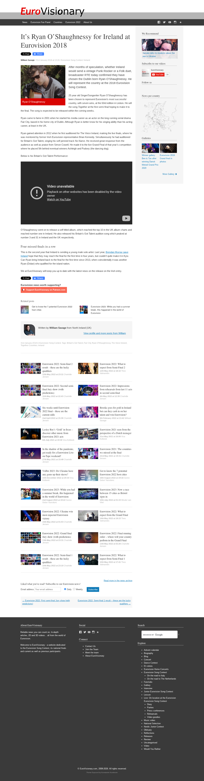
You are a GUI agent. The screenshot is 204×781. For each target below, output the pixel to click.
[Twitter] (164, 22)
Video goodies (153, 717)
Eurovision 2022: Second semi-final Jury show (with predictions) (58, 389)
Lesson (147, 695)
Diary (149, 704)
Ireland (87, 60)
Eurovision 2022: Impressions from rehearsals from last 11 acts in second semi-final (116, 389)
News (24, 22)
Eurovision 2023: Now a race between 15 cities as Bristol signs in (114, 493)
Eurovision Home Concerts (156, 669)
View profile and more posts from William (105, 333)
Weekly (79, 589)
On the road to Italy (156, 675)
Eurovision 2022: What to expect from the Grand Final (114, 513)
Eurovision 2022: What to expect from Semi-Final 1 (113, 556)
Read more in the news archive (118, 580)
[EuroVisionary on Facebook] (159, 22)
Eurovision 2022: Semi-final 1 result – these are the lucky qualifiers (57, 558)
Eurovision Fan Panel (40, 22)
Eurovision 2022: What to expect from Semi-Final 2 (113, 365)
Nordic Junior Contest (154, 726)
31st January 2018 (29, 343)
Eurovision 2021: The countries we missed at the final (115, 450)
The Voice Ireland (119, 343)
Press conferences (155, 710)
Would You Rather (152, 749)
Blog (146, 656)
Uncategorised (150, 742)
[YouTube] (169, 22)
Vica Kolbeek (68, 440)
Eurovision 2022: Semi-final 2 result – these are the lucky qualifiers (57, 367)
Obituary (148, 730)
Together (24, 345)
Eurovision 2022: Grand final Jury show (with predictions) (57, 535)
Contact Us (90, 646)
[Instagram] (175, 22)
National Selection (152, 723)
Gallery (147, 685)
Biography (148, 653)
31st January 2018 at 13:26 (48, 60)
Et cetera (148, 666)
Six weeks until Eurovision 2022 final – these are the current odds (55, 411)
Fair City (87, 343)
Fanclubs (148, 682)
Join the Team (91, 649)
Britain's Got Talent (75, 343)
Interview (148, 688)
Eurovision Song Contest (72, 60)
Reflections (149, 733)
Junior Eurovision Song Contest (158, 691)
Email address (27, 589)
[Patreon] (180, 22)
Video (146, 746)
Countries (58, 22)
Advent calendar (151, 650)
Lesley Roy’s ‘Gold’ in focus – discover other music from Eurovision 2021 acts (57, 433)
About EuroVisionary (94, 656)
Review (147, 739)
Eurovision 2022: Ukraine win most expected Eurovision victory (57, 515)
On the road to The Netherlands (161, 679)
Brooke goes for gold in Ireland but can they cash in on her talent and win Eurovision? (115, 411)
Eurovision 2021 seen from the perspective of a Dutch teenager (115, 431)
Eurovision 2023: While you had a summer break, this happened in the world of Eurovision (110, 309)
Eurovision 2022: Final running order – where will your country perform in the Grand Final (116, 537)
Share (39, 54)
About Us (88, 22)
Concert (147, 659)
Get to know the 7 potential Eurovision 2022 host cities (113, 472)
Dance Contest (151, 663)
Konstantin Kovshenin (109, 772)
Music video (149, 720)
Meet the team (92, 652)
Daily (69, 589)
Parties (150, 707)
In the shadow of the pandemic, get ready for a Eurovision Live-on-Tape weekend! (58, 452)
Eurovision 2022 (73, 22)
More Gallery (168, 174)
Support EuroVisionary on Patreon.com (45, 290)
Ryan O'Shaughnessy (101, 343)
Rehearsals (152, 714)
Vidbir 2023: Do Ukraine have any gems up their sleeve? (57, 472)
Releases (148, 736)
